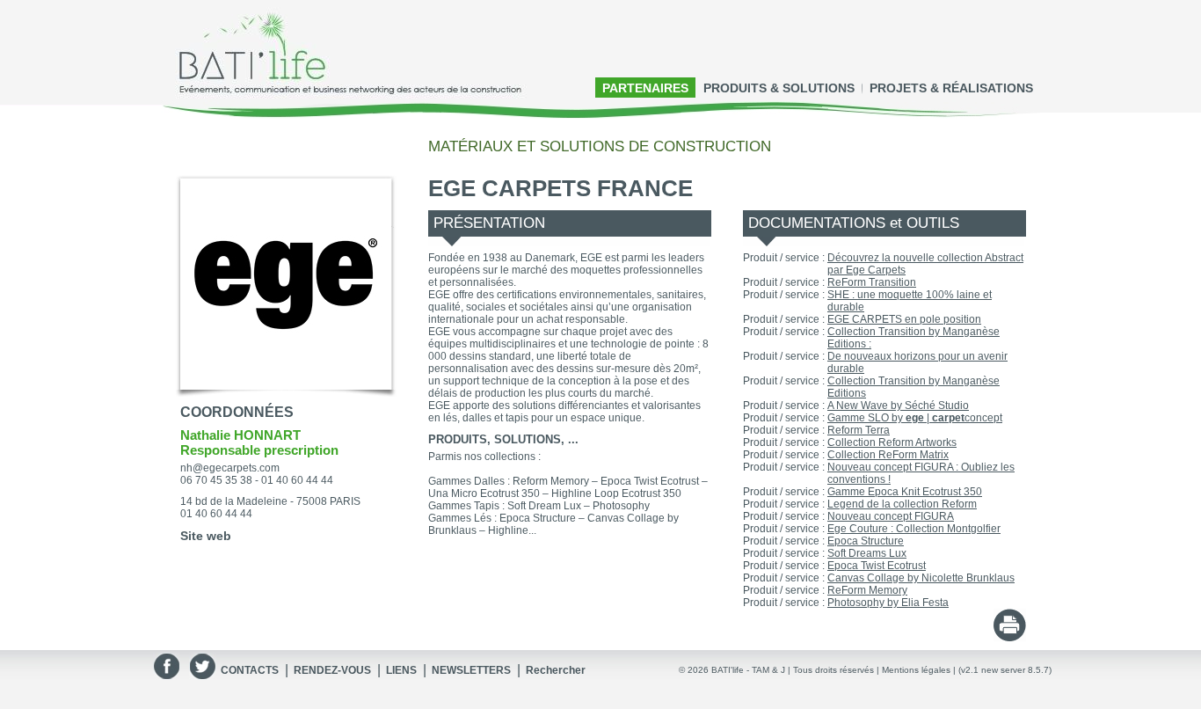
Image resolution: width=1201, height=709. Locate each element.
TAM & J (768, 670)
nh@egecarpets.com (230, 468)
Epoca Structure (865, 541)
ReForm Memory (867, 590)
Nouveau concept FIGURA (890, 516)
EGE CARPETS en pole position (904, 319)
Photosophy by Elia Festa (888, 602)
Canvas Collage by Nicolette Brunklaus (921, 578)
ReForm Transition (871, 282)
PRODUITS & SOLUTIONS (779, 88)
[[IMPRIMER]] (1010, 636)
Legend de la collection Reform (902, 504)
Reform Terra (858, 430)
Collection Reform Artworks (892, 442)
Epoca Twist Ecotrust (876, 565)
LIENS (401, 670)
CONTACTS (250, 670)
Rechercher (556, 670)
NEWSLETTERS (471, 670)
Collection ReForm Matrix (888, 455)
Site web (205, 536)
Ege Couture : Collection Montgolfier (914, 529)
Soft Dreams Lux (866, 553)
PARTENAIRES (645, 88)
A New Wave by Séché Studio (898, 405)
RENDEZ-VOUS (332, 670)
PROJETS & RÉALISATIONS (951, 88)
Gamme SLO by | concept (914, 418)
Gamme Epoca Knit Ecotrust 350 (904, 492)
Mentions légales (916, 670)
